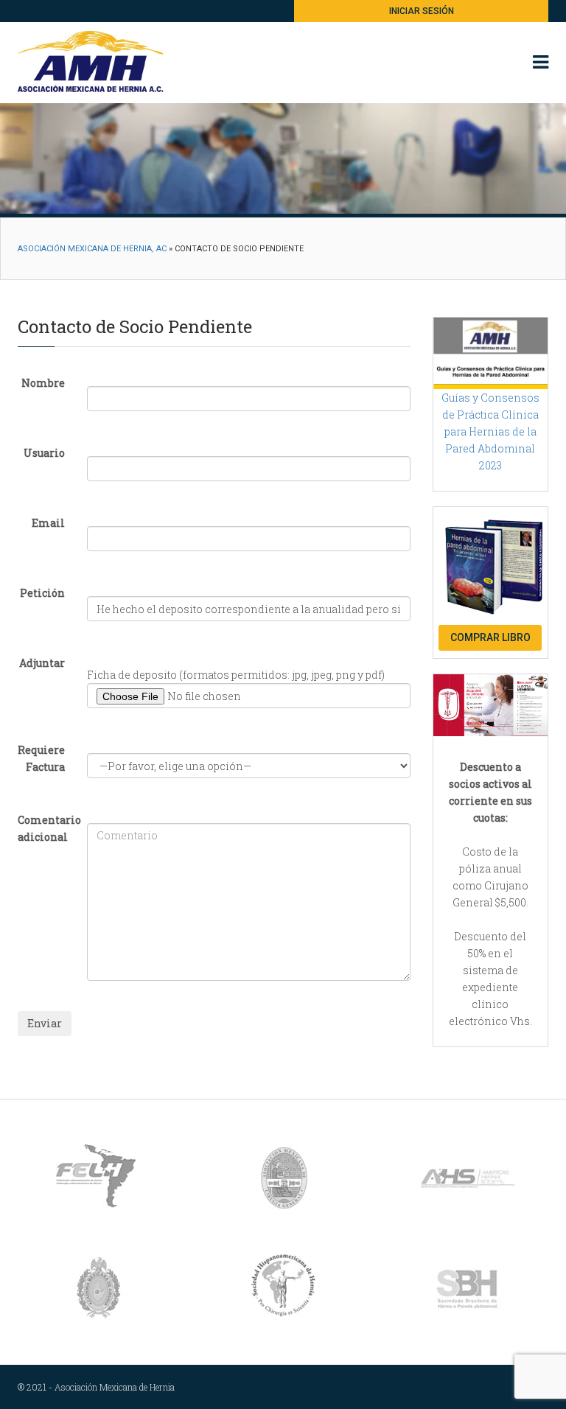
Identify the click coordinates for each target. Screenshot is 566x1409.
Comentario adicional (47, 828)
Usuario (44, 453)
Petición (42, 593)
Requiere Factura (41, 758)
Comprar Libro (490, 637)
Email (48, 523)
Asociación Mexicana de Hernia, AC (92, 249)
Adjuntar (42, 663)
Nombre (43, 383)
